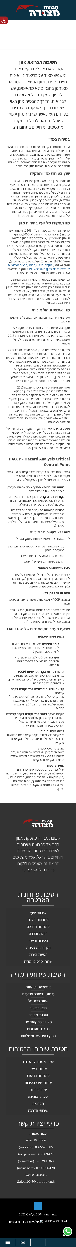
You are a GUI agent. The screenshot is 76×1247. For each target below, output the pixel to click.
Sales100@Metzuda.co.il (36, 1181)
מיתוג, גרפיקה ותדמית (38, 993)
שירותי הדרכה (38, 1110)
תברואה (38, 1103)
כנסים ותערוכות (38, 1028)
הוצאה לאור (38, 1007)
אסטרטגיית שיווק (38, 987)
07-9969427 (45, 1153)
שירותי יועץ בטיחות (38, 1082)
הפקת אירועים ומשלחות (38, 1035)
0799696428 (45, 1167)
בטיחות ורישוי (38, 940)
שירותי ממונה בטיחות (38, 1061)
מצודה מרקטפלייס (38, 1021)
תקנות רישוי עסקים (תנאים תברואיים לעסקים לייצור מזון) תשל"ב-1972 (39, 267)
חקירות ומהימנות (38, 947)
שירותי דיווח (38, 1089)
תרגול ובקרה (38, 933)
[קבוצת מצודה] (38, 10)
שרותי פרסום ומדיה (38, 961)
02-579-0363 (44, 1160)
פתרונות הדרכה (38, 926)
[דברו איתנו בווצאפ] (67, 1231)
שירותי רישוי (38, 1068)
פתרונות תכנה (38, 919)
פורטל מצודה (38, 1014)
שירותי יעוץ (38, 912)
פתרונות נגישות (38, 1075)
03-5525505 (43, 1146)
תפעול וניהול (38, 954)
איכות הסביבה (38, 1096)
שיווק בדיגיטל (38, 1000)
